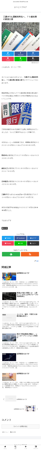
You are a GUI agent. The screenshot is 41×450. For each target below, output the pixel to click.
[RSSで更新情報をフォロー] (30, 254)
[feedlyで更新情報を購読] (11, 254)
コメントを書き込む (20, 426)
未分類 (5, 228)
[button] (37, 272)
